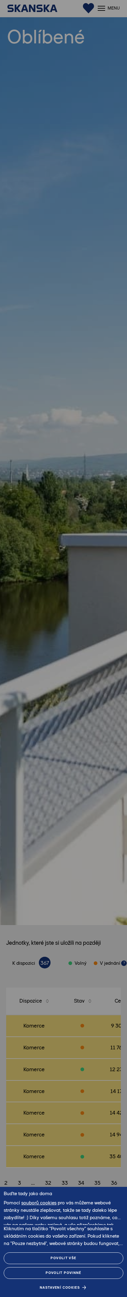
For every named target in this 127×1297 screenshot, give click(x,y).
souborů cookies (38, 1203)
